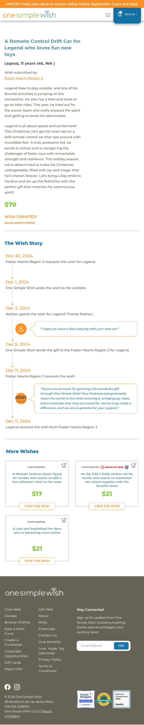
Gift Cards (12, 662)
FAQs (42, 622)
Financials (46, 629)
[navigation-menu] (107, 15)
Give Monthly (49, 642)
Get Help (45, 609)
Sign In (129, 14)
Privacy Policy (50, 659)
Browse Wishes (17, 622)
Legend (11, 63)
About (43, 616)
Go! (121, 646)
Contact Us (47, 635)
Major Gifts (13, 669)
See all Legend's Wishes (19, 222)
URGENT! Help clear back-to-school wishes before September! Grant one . (72, 4)
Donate (10, 616)
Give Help (12, 609)
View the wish (37, 506)
